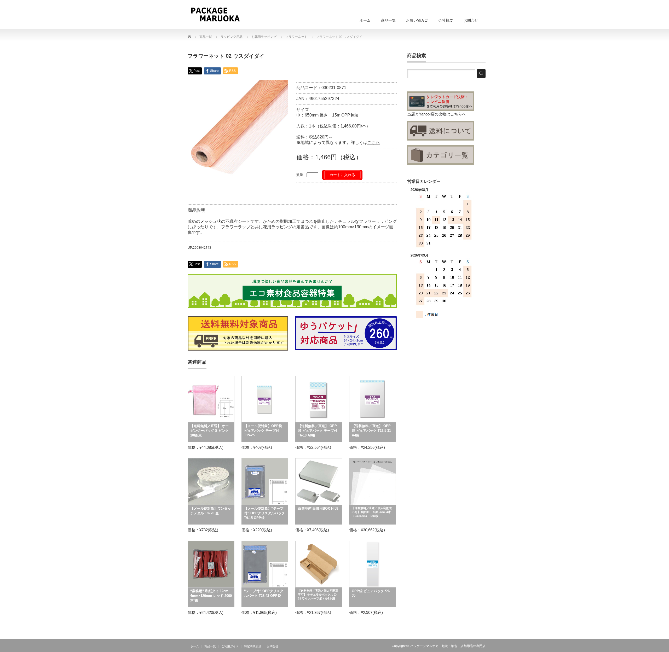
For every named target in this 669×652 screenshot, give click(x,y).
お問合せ (471, 20)
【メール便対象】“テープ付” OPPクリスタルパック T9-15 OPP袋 (264, 513)
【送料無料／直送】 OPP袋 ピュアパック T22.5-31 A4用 (371, 430)
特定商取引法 (252, 646)
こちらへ (458, 114)
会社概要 (446, 20)
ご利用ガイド (230, 646)
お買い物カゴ (417, 20)
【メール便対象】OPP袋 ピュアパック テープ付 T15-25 (263, 430)
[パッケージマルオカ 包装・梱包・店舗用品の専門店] (215, 14)
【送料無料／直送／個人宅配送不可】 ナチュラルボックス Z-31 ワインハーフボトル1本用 (318, 594)
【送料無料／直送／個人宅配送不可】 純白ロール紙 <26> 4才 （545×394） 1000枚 (372, 512)
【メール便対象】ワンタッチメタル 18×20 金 (210, 511)
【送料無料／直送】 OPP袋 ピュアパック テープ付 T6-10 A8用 (317, 430)
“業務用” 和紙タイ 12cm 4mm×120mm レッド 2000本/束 (211, 595)
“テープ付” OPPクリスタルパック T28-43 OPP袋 (263, 593)
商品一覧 (388, 20)
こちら (373, 142)
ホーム (365, 20)
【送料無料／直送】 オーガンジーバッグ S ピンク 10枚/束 (209, 430)
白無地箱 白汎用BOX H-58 (318, 508)
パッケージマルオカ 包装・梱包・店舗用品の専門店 (448, 646)
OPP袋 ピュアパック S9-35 (371, 593)
